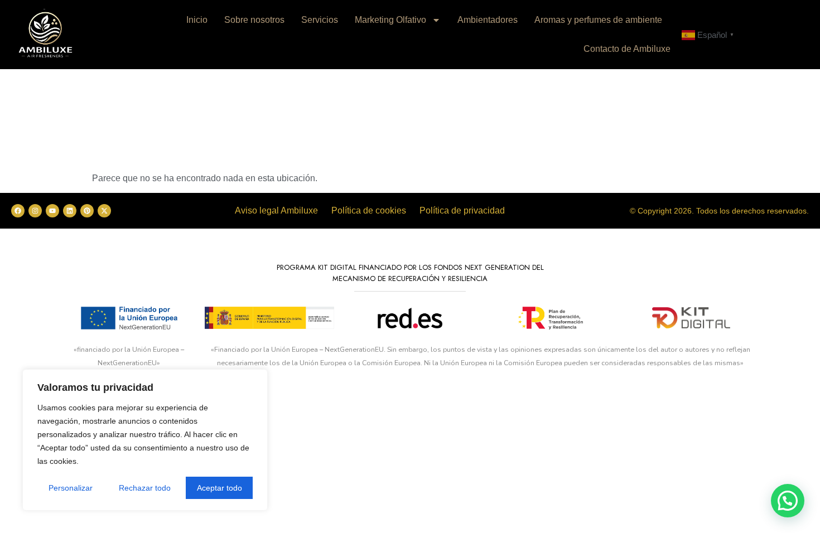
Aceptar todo (219, 487)
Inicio (197, 20)
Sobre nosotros (254, 20)
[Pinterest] (87, 210)
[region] (145, 440)
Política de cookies (368, 210)
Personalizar (71, 487)
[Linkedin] (69, 210)
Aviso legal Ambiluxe (276, 210)
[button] (787, 500)
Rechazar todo (145, 487)
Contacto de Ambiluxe (627, 49)
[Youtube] (52, 210)
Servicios (319, 20)
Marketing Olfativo (390, 20)
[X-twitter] (104, 210)
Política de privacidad (462, 210)
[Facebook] (18, 210)
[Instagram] (35, 210)
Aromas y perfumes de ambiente (598, 20)
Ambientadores (487, 20)
